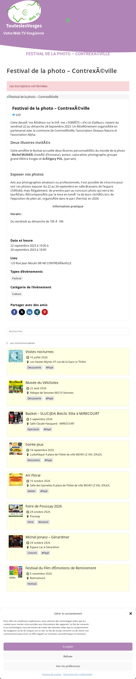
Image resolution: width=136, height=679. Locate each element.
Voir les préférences (68, 666)
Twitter (22, 312)
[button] (130, 613)
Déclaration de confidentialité (77, 674)
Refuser (68, 656)
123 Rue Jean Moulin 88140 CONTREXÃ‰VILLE (40, 263)
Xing (37, 312)
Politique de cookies (51, 674)
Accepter (68, 646)
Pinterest (45, 312)
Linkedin (29, 312)
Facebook (14, 312)
